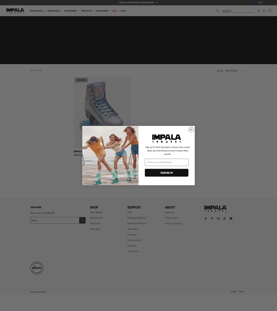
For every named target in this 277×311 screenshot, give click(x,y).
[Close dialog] (191, 129)
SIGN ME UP (166, 172)
